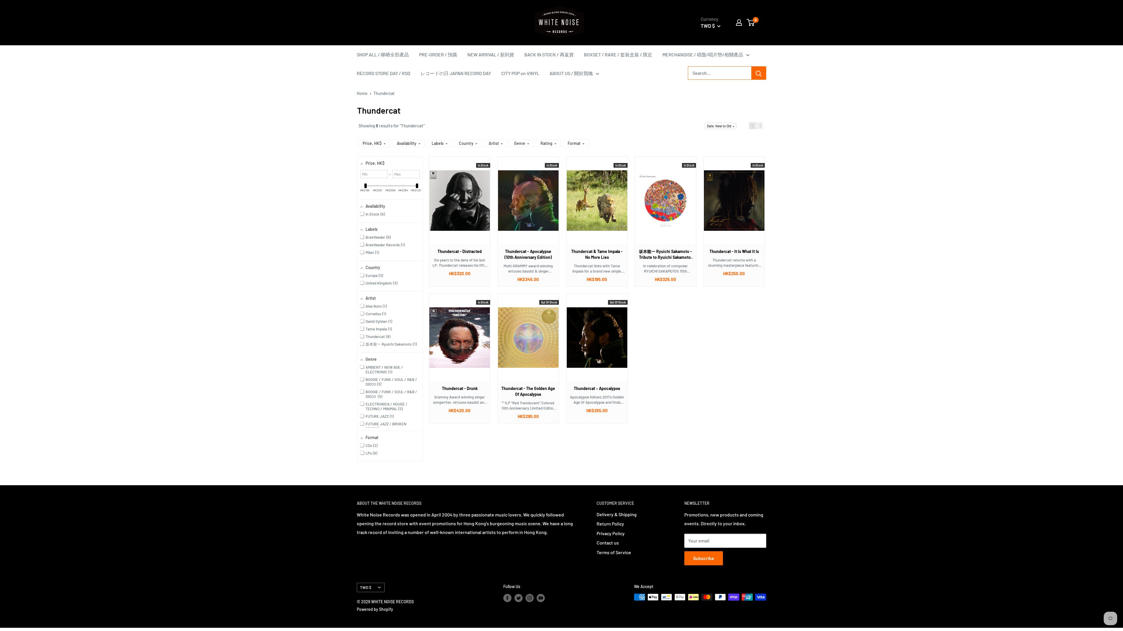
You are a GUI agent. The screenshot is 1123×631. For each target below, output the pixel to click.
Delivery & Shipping (617, 514)
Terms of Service (614, 552)
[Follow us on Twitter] (518, 598)
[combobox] (719, 73)
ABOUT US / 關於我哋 (571, 73)
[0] (751, 22)
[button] (752, 126)
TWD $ (365, 587)
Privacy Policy (611, 533)
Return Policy (610, 523)
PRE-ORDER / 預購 (438, 54)
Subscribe (703, 558)
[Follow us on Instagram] (530, 598)
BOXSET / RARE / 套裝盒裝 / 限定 (618, 54)
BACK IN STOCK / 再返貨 (549, 54)
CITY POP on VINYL (520, 73)
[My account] (739, 22)
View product (456, 206)
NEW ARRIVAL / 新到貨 (490, 54)
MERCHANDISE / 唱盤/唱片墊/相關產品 (702, 54)
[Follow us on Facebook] (507, 598)
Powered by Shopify (375, 609)
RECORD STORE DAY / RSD (383, 73)
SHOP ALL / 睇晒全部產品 (383, 54)
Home (362, 93)
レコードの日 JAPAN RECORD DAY (456, 73)
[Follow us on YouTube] (541, 598)
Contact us (608, 542)
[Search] (758, 73)
